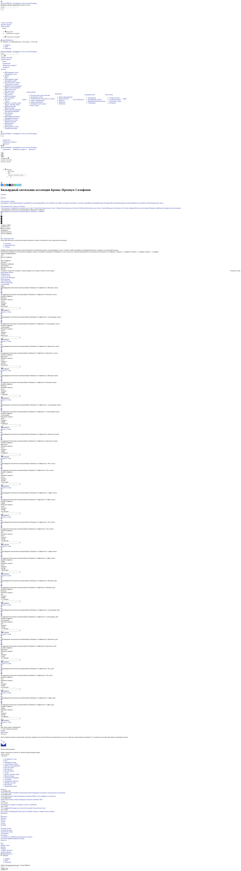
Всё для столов (47, 203)
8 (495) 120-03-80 (6, 23)
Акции (3, 821)
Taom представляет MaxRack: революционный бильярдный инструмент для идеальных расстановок (33, 793)
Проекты (3, 818)
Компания (4, 813)
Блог (2, 843)
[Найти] (2, 9)
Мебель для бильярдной (35, 203)
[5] (120, 223)
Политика (4, 835)
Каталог (3, 820)
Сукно (71, 203)
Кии (14, 203)
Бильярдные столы (7, 203)
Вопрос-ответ (5, 845)
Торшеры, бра (153, 208)
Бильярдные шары (21, 203)
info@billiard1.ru (7, 854)
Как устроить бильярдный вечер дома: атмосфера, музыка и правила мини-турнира (27, 811)
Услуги (3, 823)
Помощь (3, 825)
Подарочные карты (157, 203)
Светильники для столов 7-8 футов (50, 208)
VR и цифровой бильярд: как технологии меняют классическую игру (23, 808)
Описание (8, 243)
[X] (10, 185)
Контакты (4, 816)
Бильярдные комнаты (125, 203)
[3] (120, 220)
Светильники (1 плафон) (9, 208)
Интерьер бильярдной (105, 203)
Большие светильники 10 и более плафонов (121, 208)
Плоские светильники (142, 208)
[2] (120, 218)
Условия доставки (6, 830)
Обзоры (3, 849)
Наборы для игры (137, 203)
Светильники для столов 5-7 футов (28, 208)
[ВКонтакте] (2, 185)
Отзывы (7, 247)
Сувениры (115, 203)
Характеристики (10, 245)
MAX (6, 46)
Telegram (7, 45)
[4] (120, 222)
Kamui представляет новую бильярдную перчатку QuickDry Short (22, 799)
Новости (3, 789)
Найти (3, 869)
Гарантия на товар (7, 832)
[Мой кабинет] (1, 138)
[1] (120, 216)
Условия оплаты (6, 828)
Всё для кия (56, 203)
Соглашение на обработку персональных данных (16, 837)
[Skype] (18, 185)
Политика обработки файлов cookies (12, 838)
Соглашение (5, 833)
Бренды (3, 847)
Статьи (3, 801)
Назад (12, 171)
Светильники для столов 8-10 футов (73, 208)
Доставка (4, 734)
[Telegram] (20, 185)
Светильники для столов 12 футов (96, 208)
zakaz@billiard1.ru (7, 40)
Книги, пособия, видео (80, 203)
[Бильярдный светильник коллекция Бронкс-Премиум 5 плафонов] (22, 211)
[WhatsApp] (15, 185)
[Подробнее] (1, 740)
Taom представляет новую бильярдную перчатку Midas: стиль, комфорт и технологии (28, 796)
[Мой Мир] (7, 185)
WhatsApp (8, 48)
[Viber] (12, 185)
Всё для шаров (64, 203)
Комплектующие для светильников (169, 208)
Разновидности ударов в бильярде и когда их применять (19, 804)
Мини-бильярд (93, 203)
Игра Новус (147, 203)
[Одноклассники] (4, 185)
